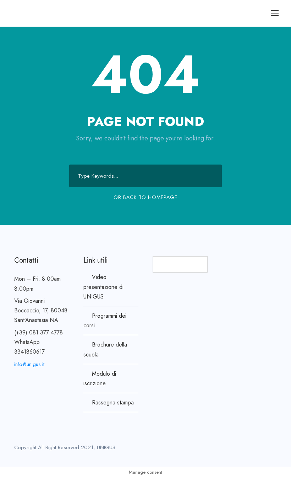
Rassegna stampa (113, 402)
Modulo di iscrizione (99, 378)
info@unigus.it (29, 364)
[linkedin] (261, 449)
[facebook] (249, 449)
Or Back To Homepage (145, 197)
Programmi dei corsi (104, 320)
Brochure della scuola (105, 349)
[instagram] (274, 449)
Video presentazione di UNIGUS (103, 286)
